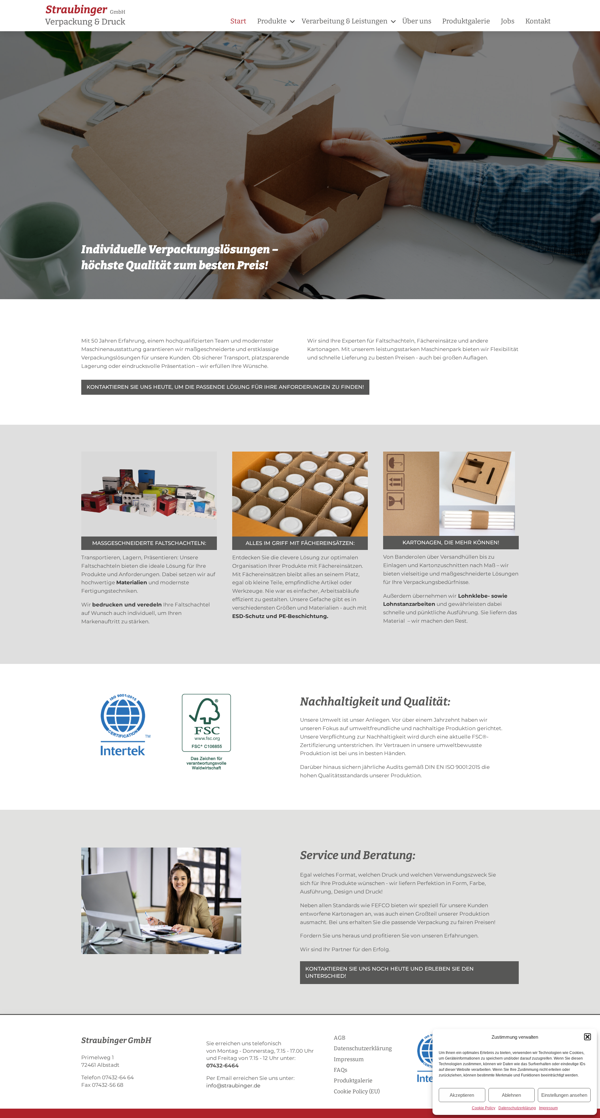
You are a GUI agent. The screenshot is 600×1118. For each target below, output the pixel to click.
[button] (587, 1037)
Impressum (548, 1108)
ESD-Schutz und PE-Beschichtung (279, 616)
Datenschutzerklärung (517, 1108)
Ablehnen (511, 1095)
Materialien (131, 582)
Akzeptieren (462, 1095)
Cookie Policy (483, 1108)
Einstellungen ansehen (564, 1095)
